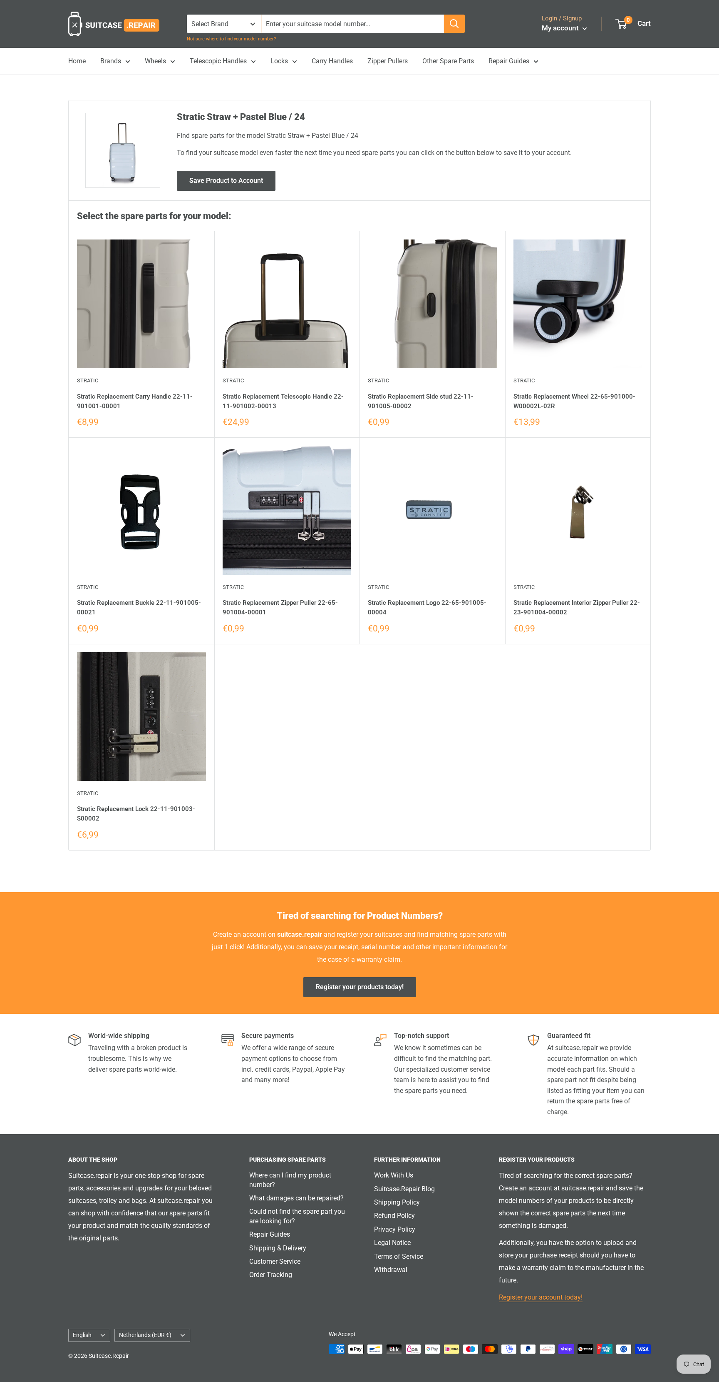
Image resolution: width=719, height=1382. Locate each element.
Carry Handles (332, 61)
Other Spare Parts (448, 61)
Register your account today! (541, 1297)
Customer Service (274, 1261)
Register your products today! (360, 987)
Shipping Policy (397, 1202)
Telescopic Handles (218, 61)
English (82, 1335)
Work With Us (393, 1175)
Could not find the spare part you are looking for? (297, 1216)
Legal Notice (392, 1243)
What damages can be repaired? (296, 1198)
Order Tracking (270, 1275)
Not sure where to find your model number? (231, 39)
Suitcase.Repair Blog (404, 1189)
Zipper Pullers (387, 61)
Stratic (87, 380)
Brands (110, 61)
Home (77, 61)
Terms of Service (398, 1256)
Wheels (155, 61)
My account (561, 28)
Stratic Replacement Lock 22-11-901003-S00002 (136, 813)
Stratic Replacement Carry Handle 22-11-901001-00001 (135, 401)
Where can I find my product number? (290, 1179)
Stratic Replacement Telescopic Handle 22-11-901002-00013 (283, 401)
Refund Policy (394, 1216)
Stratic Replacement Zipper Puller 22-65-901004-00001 (280, 607)
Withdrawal (390, 1270)
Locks (279, 61)
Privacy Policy (394, 1229)
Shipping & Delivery (277, 1248)
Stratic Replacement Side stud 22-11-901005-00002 (421, 401)
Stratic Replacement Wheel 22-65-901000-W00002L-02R (574, 401)
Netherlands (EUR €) (145, 1335)
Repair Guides (508, 61)
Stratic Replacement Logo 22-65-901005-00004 (427, 607)
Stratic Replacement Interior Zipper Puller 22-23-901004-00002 (576, 607)
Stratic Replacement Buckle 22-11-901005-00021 (139, 607)
